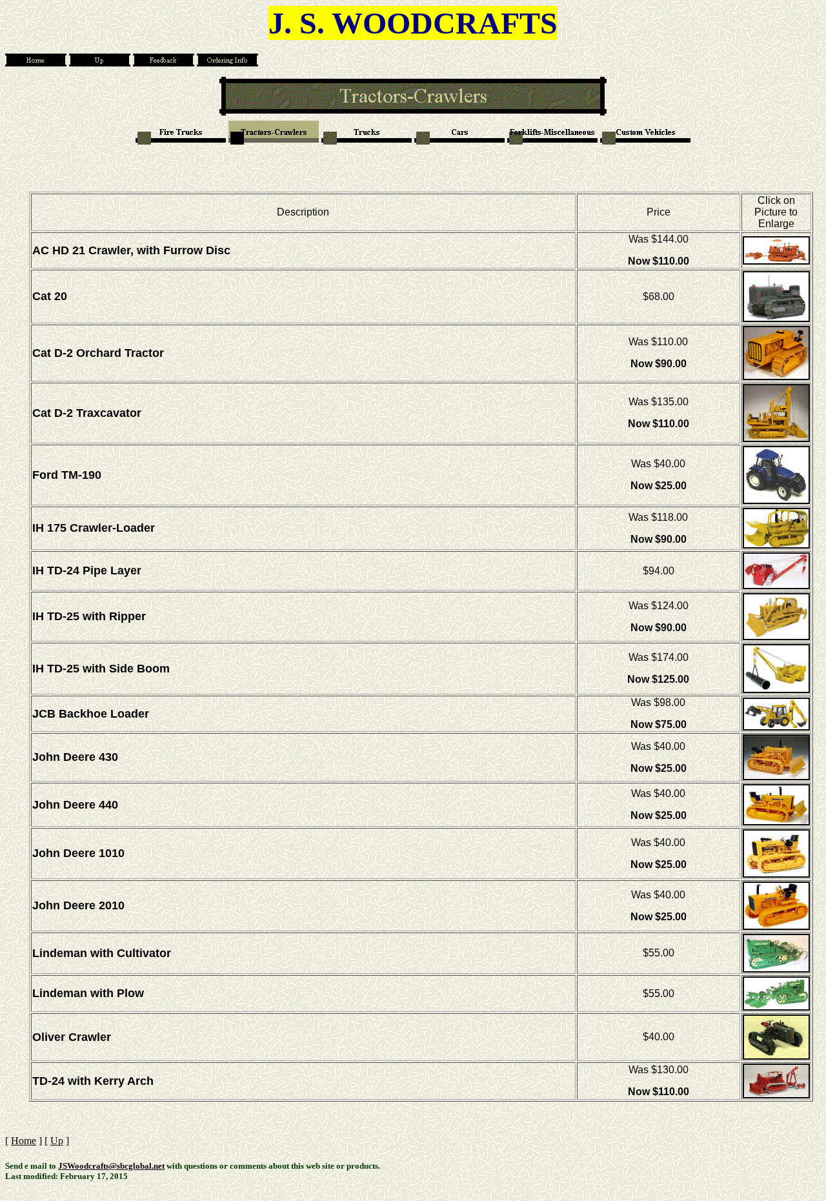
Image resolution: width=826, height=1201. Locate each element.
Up (56, 1140)
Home (23, 1140)
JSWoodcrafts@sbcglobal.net (111, 1166)
